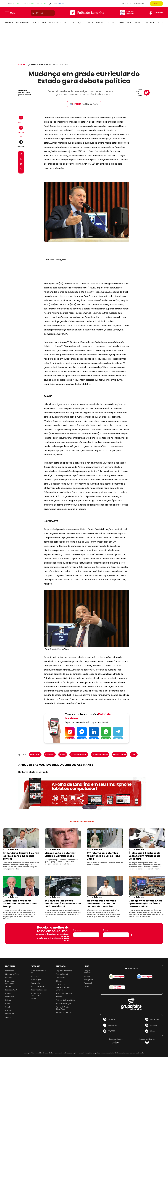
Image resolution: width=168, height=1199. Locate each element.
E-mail (105, 930)
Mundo (8, 1003)
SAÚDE (66, 23)
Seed (133, 754)
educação (35, 754)
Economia (9, 997)
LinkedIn (87, 976)
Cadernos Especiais (39, 990)
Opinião (8, 1010)
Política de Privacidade (65, 1000)
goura (62, 754)
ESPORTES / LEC (78, 23)
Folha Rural (9, 1014)
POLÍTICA (111, 23)
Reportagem (36, 980)
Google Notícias (87, 972)
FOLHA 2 (90, 23)
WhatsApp (9, 971)
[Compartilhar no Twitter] (21, 164)
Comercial (60, 977)
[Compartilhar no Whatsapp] (21, 169)
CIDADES (36, 23)
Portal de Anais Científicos (62, 1008)
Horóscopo (60, 984)
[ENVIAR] (131, 935)
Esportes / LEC (11, 990)
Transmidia (35, 983)
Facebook (88, 983)
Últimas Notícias (12, 974)
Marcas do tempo (63, 1012)
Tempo (59, 997)
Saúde (8, 986)
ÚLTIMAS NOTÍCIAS (22, 23)
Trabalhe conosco (64, 993)
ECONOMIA (100, 23)
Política (21, 65)
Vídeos (8, 1017)
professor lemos (100, 754)
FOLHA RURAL (149, 23)
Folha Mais (35, 976)
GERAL (129, 23)
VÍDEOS (160, 23)
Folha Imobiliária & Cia (38, 972)
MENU (12, 13)
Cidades (8, 977)
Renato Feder (119, 754)
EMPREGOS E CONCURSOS (51, 23)
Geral (7, 1007)
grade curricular (79, 754)
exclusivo (49, 754)
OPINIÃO (138, 23)
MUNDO (121, 23)
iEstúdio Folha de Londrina (63, 989)
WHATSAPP (9, 23)
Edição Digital (62, 974)
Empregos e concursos (10, 982)
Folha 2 (8, 993)
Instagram (88, 980)
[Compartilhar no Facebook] (21, 154)
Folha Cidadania (37, 986)
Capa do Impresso (64, 971)
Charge (59, 981)
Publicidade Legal (63, 1003)
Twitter (87, 986)
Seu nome (77, 930)
